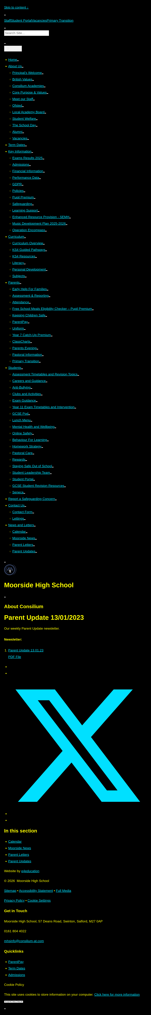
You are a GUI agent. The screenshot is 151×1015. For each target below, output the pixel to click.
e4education (30, 871)
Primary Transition (60, 20)
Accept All (8, 1002)
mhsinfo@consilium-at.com (24, 941)
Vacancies (39, 20)
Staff (7, 20)
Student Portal (21, 20)
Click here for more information (117, 994)
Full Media (63, 891)
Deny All (19, 1002)
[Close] (5, 1008)
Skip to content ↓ (16, 7)
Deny (14, 1002)
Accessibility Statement (36, 891)
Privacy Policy (14, 900)
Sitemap (10, 891)
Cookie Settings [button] (39, 900)
